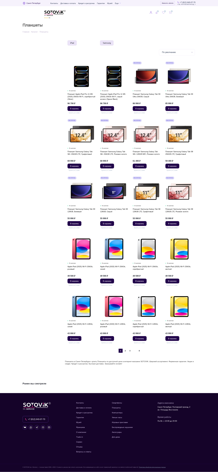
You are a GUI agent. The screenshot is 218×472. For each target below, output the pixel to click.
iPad (72, 43)
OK (182, 466)
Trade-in (79, 437)
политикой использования (184, 458)
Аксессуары (117, 432)
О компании (81, 432)
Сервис (79, 442)
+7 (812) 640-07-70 (187, 2)
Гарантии (101, 3)
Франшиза (80, 427)
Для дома (116, 437)
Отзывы (79, 447)
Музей (109, 3)
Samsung (107, 43)
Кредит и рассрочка (86, 3)
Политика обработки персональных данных (152, 467)
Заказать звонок (167, 3)
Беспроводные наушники (122, 427)
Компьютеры (117, 413)
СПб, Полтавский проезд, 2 (186, 4)
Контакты (54, 3)
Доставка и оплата (68, 3)
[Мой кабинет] (150, 12)
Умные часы (117, 417)
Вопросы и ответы (83, 452)
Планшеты (116, 408)
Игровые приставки (120, 422)
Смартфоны (117, 403)
